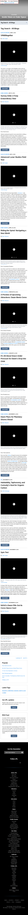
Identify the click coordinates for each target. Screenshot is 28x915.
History (14, 779)
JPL (1, 479)
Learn (14, 802)
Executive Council (14, 777)
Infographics (14, 859)
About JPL (14, 774)
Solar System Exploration (14, 846)
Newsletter (14, 868)
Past (14, 792)
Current (14, 790)
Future (14, 793)
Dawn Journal (4, 93)
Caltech (11, 900)
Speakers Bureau (14, 825)
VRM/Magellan (7, 35)
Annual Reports (14, 780)
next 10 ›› (25, 658)
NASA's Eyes (14, 849)
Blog (14, 882)
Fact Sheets (14, 814)
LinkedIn (14, 877)
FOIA (14, 891)
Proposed (14, 795)
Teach (14, 804)
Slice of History (5, 32)
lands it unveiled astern (12, 461)
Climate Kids (14, 837)
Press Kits (14, 812)
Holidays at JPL (5, 679)
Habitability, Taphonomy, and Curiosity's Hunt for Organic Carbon (13, 485)
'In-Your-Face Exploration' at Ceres (9, 670)
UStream (14, 879)
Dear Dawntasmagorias (7, 673)
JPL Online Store (14, 785)
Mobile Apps (14, 863)
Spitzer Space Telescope (14, 850)
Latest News (14, 811)
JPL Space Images (14, 856)
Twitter (14, 871)
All (14, 796)
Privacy (17, 900)
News (14, 805)
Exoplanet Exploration (14, 840)
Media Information (14, 815)
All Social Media (14, 885)
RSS (14, 881)
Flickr (14, 874)
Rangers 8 (7, 589)
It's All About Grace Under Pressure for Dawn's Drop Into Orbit (13, 358)
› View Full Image (4, 65)
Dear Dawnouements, (7, 665)
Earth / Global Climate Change (14, 838)
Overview (14, 821)
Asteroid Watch (14, 833)
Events (14, 806)
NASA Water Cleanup (14, 890)
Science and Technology (14, 844)
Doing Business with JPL (14, 786)
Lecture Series (14, 824)
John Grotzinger (5, 491)
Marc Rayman (5, 101)
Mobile (14, 884)
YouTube (14, 872)
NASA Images (14, 862)
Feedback (18, 902)
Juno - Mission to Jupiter (14, 841)
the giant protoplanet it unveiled (11, 343)
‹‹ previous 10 (19, 658)
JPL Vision (14, 776)
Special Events (14, 828)
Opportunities (14, 783)
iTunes (14, 878)
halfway (9, 455)
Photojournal (14, 860)
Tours (14, 822)
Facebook (14, 869)
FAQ (13, 902)
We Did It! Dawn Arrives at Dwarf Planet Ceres (12, 668)
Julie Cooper (5, 38)
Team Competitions (14, 827)
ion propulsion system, (14, 279)
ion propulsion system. (20, 342)
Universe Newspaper (14, 817)
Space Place (14, 847)
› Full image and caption (5, 639)
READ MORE (5, 88)
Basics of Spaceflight (14, 834)
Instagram (14, 875)
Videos (14, 857)
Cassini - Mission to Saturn (14, 836)
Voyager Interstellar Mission (14, 852)
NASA (5, 900)
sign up (14, 707)
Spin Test (4, 552)
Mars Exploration (14, 843)
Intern (14, 801)
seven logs (24, 462)
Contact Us (14, 782)
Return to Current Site (9, 2)
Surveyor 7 (20, 193)
